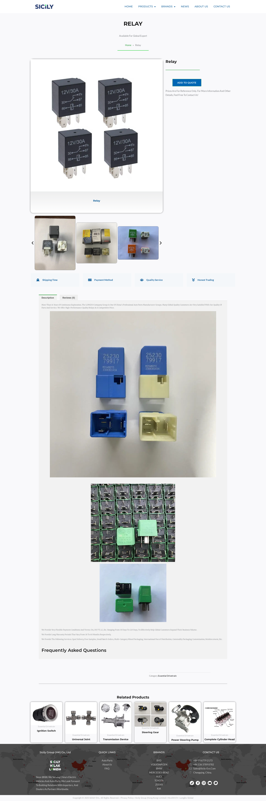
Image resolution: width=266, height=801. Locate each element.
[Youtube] (210, 783)
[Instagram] (204, 783)
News (185, 6)
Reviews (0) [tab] (68, 297)
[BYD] (159, 761)
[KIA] (159, 789)
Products (145, 6)
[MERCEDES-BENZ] (159, 773)
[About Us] (107, 765)
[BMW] (159, 769)
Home (129, 6)
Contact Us (221, 6)
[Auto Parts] (107, 761)
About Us (201, 6)
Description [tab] (48, 297)
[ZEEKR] (159, 785)
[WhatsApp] (216, 783)
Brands (166, 6)
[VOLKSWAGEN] (159, 765)
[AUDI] (159, 777)
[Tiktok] (192, 783)
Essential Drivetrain (167, 676)
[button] (32, 243)
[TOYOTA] (159, 781)
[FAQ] (107, 769)
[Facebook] (198, 783)
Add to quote (186, 82)
